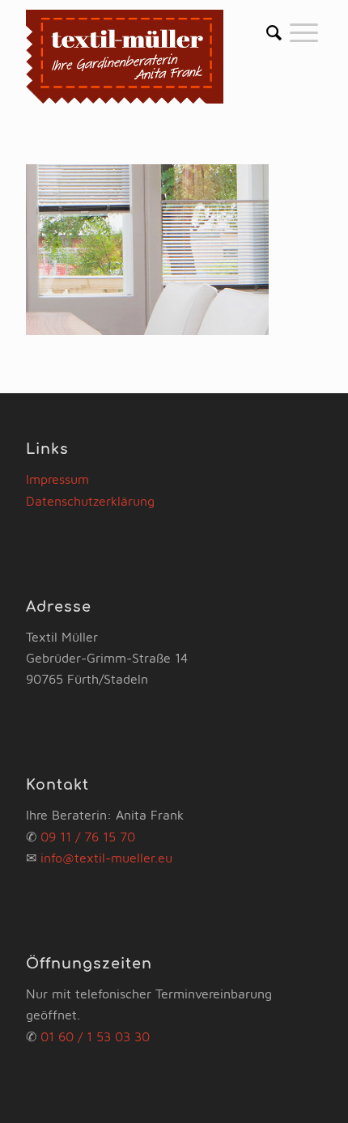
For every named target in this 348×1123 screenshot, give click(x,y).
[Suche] (274, 32)
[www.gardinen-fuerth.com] (144, 56)
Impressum (57, 479)
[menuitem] (274, 32)
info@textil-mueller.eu (106, 857)
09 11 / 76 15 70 (87, 836)
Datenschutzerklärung (90, 501)
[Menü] (304, 32)
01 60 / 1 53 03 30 (95, 1036)
